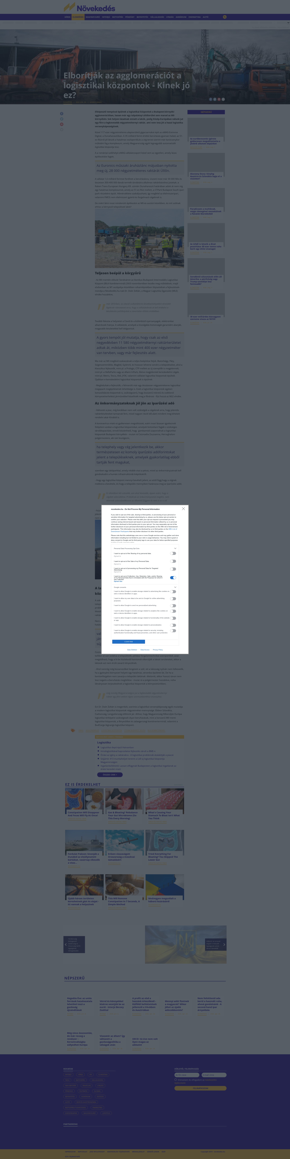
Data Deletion (132, 650)
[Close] (184, 509)
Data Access (145, 650)
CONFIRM (128, 642)
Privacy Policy (158, 650)
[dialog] (145, 579)
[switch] (173, 553)
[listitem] (145, 548)
